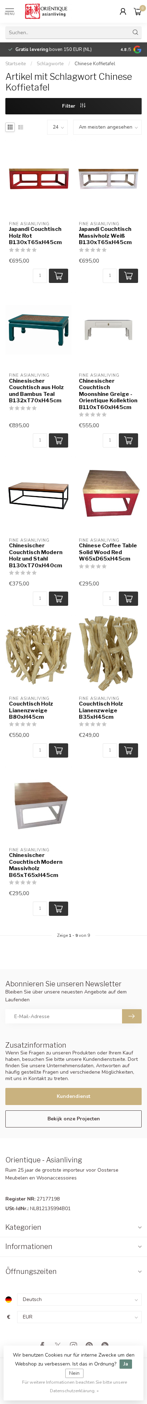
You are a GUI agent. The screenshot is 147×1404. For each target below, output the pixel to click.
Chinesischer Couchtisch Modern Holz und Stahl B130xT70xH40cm (35, 555)
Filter (69, 106)
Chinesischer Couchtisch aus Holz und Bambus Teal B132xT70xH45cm (36, 391)
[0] (138, 11)
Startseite (15, 64)
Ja (125, 1364)
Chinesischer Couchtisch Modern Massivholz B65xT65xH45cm (35, 865)
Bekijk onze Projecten (73, 1118)
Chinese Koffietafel (95, 64)
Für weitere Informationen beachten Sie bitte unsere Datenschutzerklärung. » (74, 1386)
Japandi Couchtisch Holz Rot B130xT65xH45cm (35, 236)
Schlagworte (50, 64)
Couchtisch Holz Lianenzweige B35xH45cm (101, 710)
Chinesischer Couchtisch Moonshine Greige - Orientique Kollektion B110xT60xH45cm (108, 394)
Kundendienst (73, 1096)
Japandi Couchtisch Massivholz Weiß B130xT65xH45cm (105, 236)
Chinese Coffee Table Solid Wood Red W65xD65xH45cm (108, 552)
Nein (74, 1373)
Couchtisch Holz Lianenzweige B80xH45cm (31, 710)
